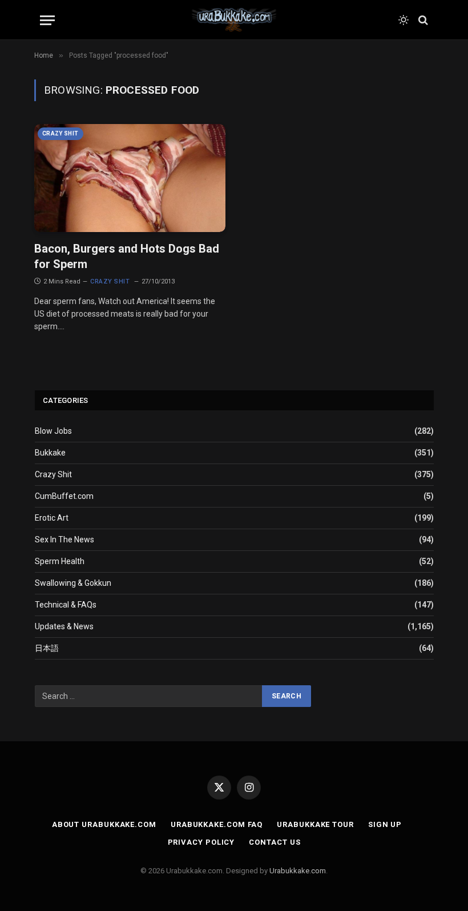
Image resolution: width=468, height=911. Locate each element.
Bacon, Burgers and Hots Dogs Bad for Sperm (126, 256)
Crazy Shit (60, 133)
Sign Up (385, 824)
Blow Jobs (53, 430)
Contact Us (274, 842)
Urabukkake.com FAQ (217, 824)
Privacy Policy (201, 842)
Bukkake (50, 452)
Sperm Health (59, 561)
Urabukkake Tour (315, 824)
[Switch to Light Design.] (403, 20)
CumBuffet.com (64, 496)
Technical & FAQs (65, 604)
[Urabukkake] (234, 20)
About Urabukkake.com (104, 824)
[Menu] (47, 20)
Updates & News (64, 626)
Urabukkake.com (297, 870)
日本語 (47, 648)
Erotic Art (51, 517)
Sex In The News (64, 539)
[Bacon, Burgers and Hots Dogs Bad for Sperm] (129, 177)
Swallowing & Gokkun (73, 583)
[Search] (422, 20)
